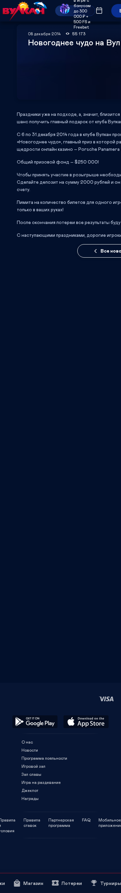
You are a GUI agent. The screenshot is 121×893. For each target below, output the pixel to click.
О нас (27, 742)
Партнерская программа (61, 819)
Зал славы (31, 774)
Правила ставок (32, 819)
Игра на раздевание (41, 782)
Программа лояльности (44, 758)
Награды (30, 798)
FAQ (86, 819)
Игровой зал (33, 766)
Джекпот (30, 790)
